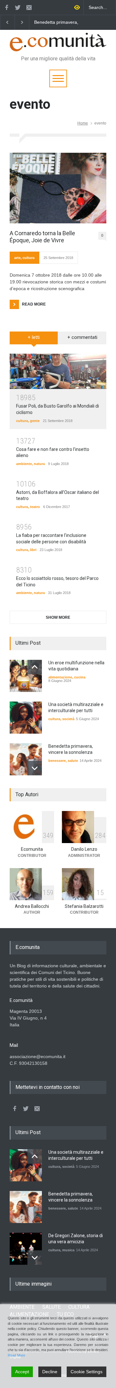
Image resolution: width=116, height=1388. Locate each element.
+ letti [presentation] (34, 337)
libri (33, 550)
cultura (28, 258)
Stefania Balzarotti (84, 906)
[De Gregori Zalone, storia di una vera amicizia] (26, 1249)
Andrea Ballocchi (32, 906)
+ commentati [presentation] (82, 337)
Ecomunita (32, 849)
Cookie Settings (86, 1371)
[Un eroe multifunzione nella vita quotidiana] (26, 676)
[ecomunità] (58, 43)
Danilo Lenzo (84, 849)
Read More (16, 1355)
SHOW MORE (58, 617)
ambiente (24, 464)
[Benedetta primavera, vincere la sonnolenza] (26, 759)
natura (39, 464)
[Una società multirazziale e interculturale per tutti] (26, 718)
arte (17, 258)
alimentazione (60, 677)
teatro (35, 507)
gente (35, 421)
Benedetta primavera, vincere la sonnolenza (56, 22)
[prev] (34, 667)
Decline (49, 1371)
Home (82, 123)
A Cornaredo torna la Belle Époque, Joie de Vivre (42, 237)
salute (73, 761)
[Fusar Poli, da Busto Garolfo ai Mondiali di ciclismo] (58, 371)
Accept (22, 1371)
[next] (34, 768)
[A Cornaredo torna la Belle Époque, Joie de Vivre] (58, 188)
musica (68, 1250)
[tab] (34, 340)
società (68, 719)
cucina (79, 677)
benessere (57, 761)
